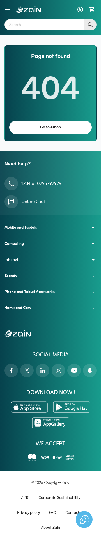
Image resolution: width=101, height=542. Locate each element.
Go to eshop (50, 127)
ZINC (25, 498)
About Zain (50, 528)
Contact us (74, 513)
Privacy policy (28, 513)
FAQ (52, 513)
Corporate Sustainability (59, 498)
